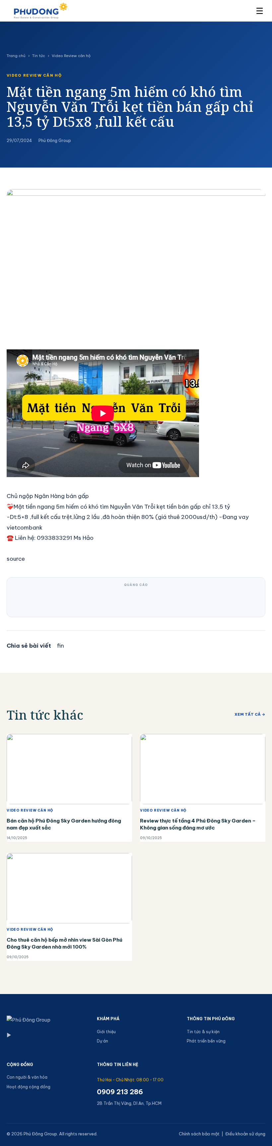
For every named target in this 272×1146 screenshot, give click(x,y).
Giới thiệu (106, 1031)
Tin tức (38, 55)
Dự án (102, 1041)
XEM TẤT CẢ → (250, 714)
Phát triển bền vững (206, 1041)
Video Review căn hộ (71, 55)
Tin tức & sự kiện (203, 1031)
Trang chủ (16, 55)
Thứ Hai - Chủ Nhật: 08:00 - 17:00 (130, 1079)
